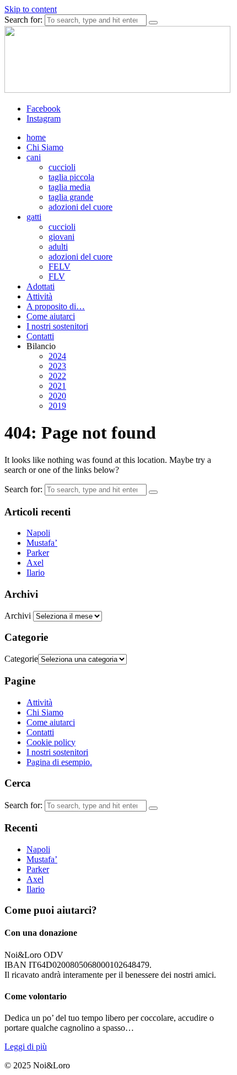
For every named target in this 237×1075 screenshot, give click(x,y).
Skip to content (30, 9)
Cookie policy (51, 742)
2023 (57, 366)
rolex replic (24, 1065)
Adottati (40, 286)
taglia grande (71, 197)
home (36, 137)
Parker (37, 552)
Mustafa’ (41, 542)
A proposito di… (55, 306)
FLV (57, 276)
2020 (57, 396)
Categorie (21, 658)
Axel (35, 562)
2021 (57, 386)
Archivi (17, 615)
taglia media (69, 187)
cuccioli (62, 167)
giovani (61, 236)
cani (33, 157)
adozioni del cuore (80, 207)
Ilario (35, 572)
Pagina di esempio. (59, 762)
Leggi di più (25, 1046)
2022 (57, 376)
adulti (58, 246)
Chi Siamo (44, 147)
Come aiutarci (50, 316)
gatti (33, 217)
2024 (57, 356)
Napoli (38, 533)
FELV (60, 266)
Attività (39, 296)
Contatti (40, 336)
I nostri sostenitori (57, 326)
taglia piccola (71, 177)
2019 (57, 405)
